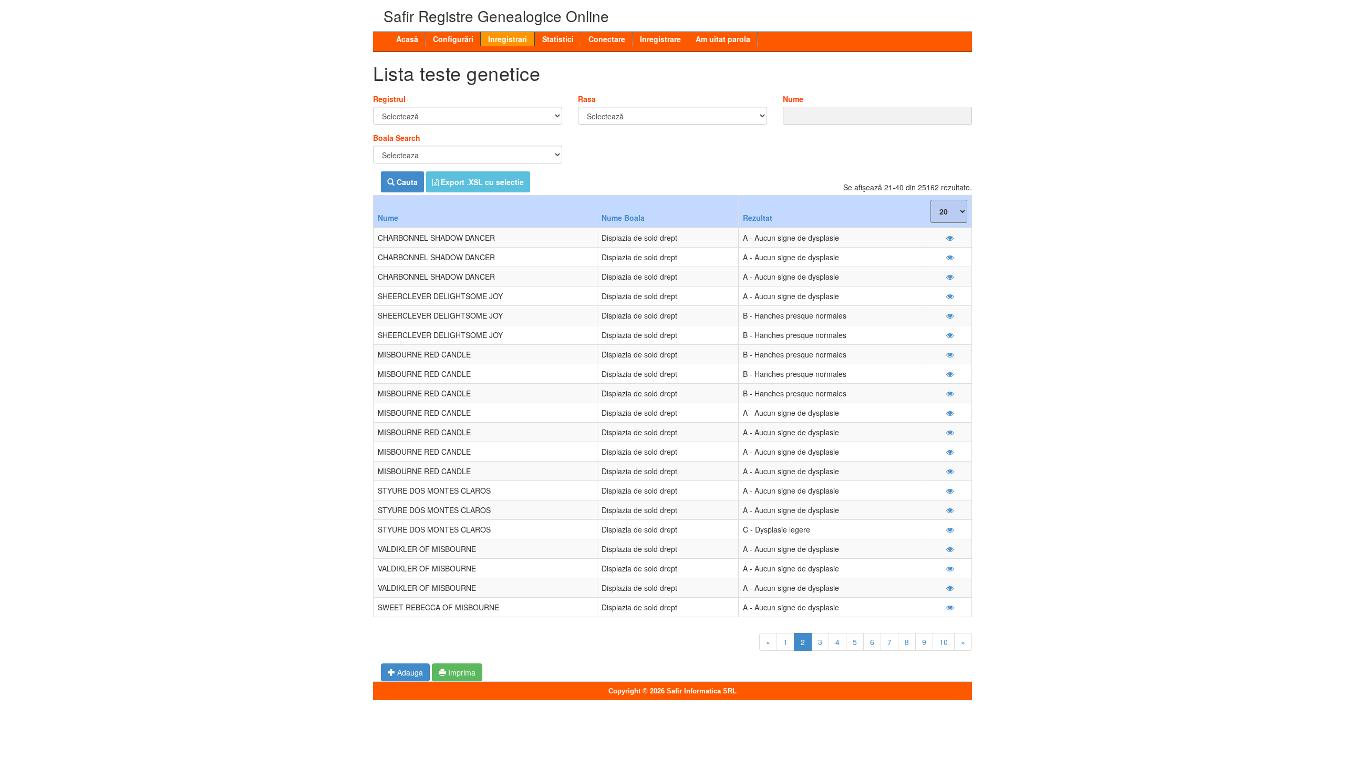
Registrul (389, 99)
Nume (793, 99)
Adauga (409, 672)
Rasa (587, 99)
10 (943, 642)
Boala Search (396, 137)
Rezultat (757, 217)
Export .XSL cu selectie (481, 182)
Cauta (406, 182)
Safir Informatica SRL (702, 691)
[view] (949, 237)
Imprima (460, 672)
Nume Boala (623, 217)
